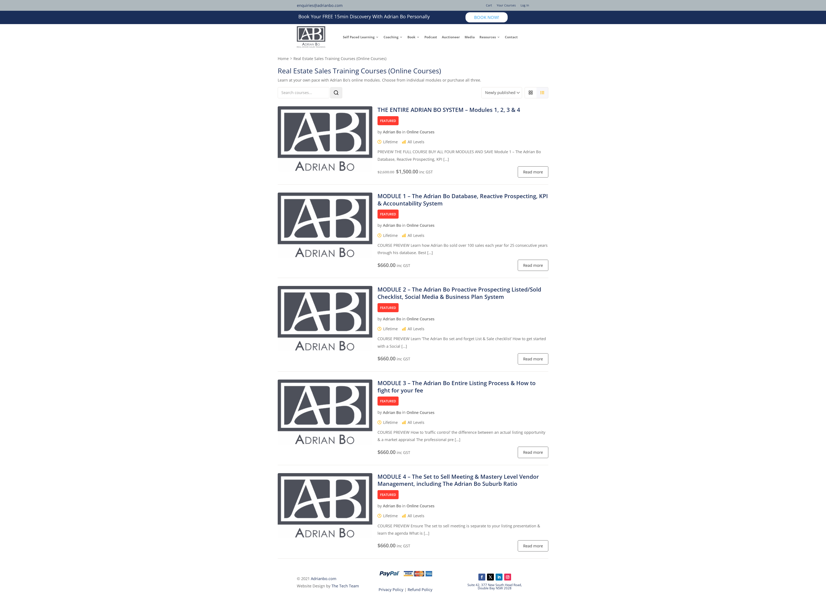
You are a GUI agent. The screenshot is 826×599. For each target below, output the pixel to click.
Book (411, 37)
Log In (525, 5)
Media (470, 37)
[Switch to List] (542, 92)
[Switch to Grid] (530, 92)
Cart (489, 5)
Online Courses (421, 131)
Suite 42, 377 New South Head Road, (494, 585)
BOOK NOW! (486, 17)
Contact (511, 37)
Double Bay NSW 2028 (495, 588)
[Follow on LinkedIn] (499, 577)
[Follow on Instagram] (507, 577)
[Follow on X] (490, 577)
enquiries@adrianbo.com (320, 5)
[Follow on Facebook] (481, 577)
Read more (533, 171)
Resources (487, 37)
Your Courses (506, 5)
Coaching (391, 37)
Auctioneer (451, 37)
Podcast (430, 37)
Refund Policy (420, 589)
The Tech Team (345, 585)
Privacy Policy (391, 589)
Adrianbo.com (323, 578)
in (403, 131)
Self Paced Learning (358, 37)
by (380, 131)
